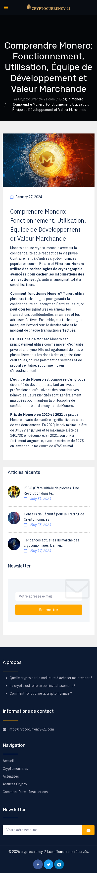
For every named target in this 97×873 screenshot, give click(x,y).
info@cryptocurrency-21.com (31, 729)
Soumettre (48, 609)
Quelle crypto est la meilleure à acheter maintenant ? (51, 678)
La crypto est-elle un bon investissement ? (42, 685)
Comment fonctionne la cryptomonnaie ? (41, 693)
